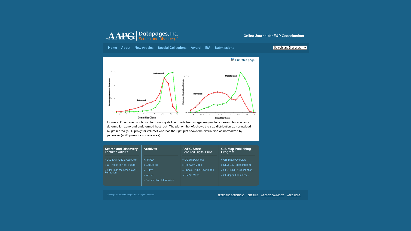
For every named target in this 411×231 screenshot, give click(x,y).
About (125, 47)
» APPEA (149, 159)
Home (112, 47)
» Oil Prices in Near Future (120, 164)
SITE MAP (253, 195)
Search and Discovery (121, 149)
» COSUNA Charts (193, 159)
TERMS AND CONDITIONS (231, 195)
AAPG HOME (294, 195)
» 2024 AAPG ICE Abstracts (121, 159)
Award (196, 47)
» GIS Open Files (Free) (235, 175)
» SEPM (148, 170)
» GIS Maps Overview (233, 159)
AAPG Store (191, 149)
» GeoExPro (151, 164)
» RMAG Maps (190, 175)
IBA (207, 47)
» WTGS (148, 175)
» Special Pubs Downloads (198, 170)
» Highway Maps (192, 164)
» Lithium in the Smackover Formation (120, 171)
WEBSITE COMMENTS (272, 195)
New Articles (144, 47)
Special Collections (172, 47)
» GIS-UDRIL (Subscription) (237, 170)
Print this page (245, 60)
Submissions (224, 47)
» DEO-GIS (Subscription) (236, 164)
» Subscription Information (159, 180)
